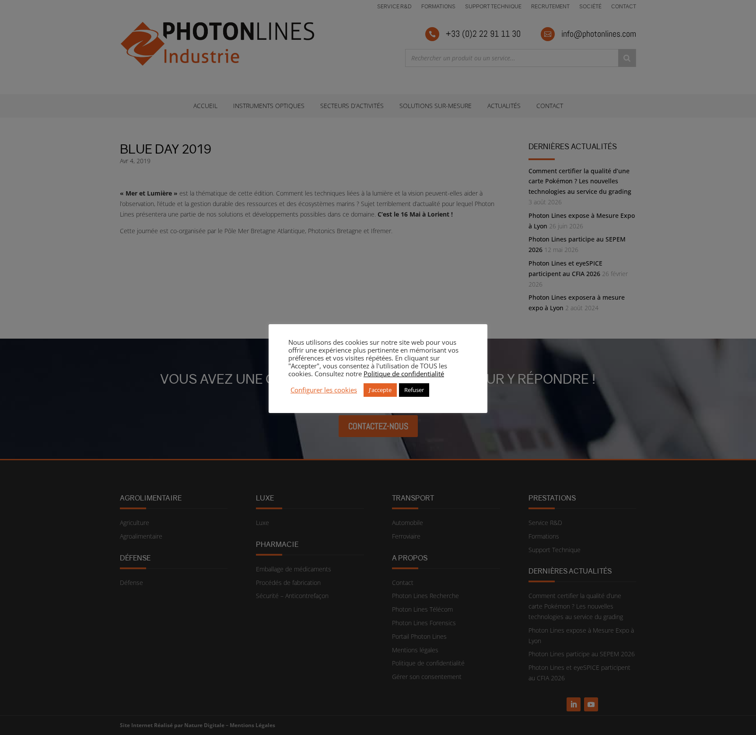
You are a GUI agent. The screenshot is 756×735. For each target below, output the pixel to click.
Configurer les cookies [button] (323, 390)
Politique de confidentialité (404, 373)
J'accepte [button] (380, 390)
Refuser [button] (414, 390)
